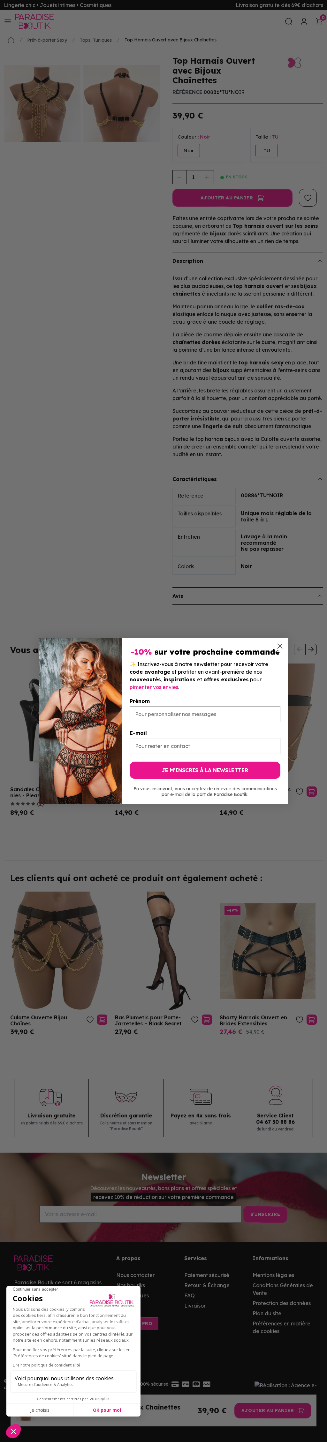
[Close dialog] (279, 646)
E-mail (138, 733)
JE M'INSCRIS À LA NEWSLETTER (205, 770)
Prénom (140, 701)
